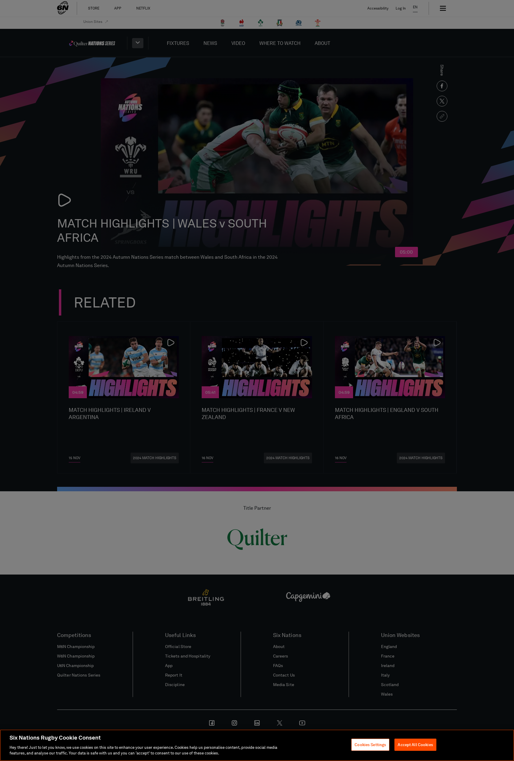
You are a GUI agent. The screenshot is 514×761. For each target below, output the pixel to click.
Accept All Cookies (415, 745)
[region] (257, 745)
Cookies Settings (370, 745)
